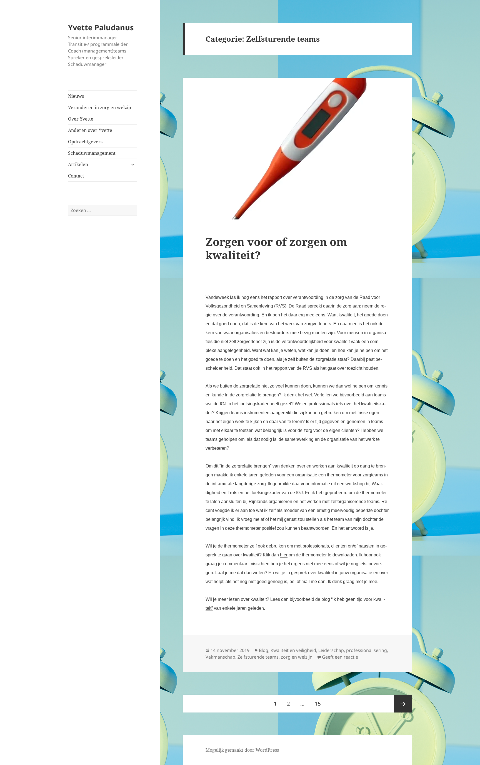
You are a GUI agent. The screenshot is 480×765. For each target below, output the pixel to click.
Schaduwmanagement (92, 153)
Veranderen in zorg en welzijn (100, 107)
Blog (263, 650)
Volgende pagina (403, 703)
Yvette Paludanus (101, 27)
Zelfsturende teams (258, 657)
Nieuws (76, 96)
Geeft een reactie (340, 657)
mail (305, 581)
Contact (76, 176)
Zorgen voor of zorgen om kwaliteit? (276, 248)
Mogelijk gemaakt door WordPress (242, 750)
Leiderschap (331, 650)
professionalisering (366, 650)
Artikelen (78, 164)
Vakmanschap (220, 657)
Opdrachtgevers (85, 142)
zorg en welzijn (296, 657)
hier (284, 554)
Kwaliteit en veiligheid (293, 650)
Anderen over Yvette (90, 130)
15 (319, 703)
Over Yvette (80, 119)
